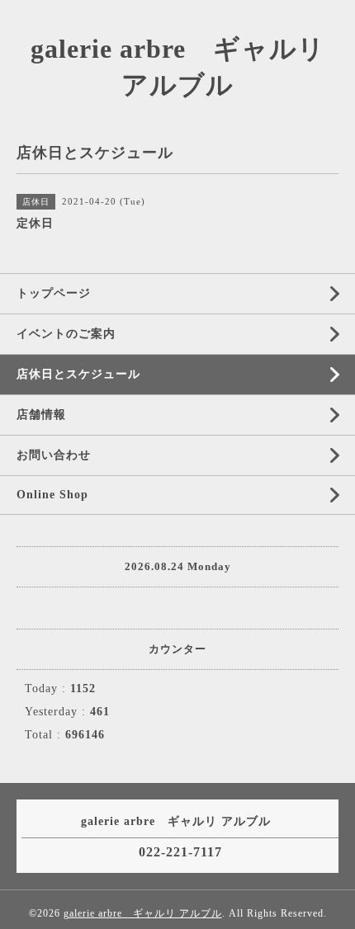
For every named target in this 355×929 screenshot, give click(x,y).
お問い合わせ (54, 455)
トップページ (54, 293)
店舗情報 (41, 414)
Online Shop (52, 494)
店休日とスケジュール (78, 374)
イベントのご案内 (66, 334)
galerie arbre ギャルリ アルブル (143, 913)
